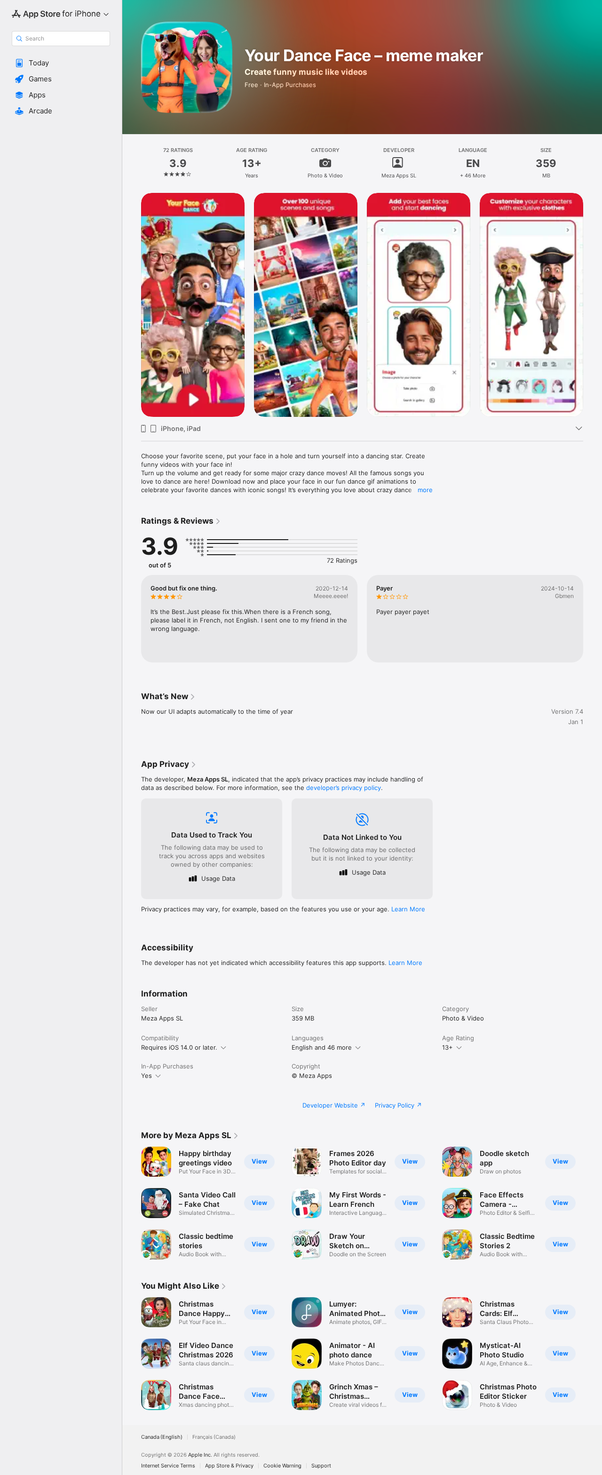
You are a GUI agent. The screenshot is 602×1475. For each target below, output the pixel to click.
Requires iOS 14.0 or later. (179, 1047)
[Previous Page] (131, 305)
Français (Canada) (214, 1437)
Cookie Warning (282, 1465)
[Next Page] (592, 305)
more (425, 490)
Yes (146, 1075)
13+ (447, 1047)
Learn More (408, 909)
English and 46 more (322, 1047)
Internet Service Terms (168, 1465)
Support (321, 1465)
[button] (61, 63)
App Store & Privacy (229, 1465)
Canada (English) (161, 1437)
